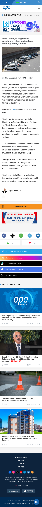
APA (14, 109)
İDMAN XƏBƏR (21, 206)
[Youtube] (21, 472)
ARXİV (21, 464)
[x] (17, 472)
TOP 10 (21, 467)
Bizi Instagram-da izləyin (14, 258)
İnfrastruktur (34, 15)
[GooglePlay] (13, 491)
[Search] (34, 2)
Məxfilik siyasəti (28, 500)
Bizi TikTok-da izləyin (13, 264)
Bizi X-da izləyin (11, 275)
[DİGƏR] (38, 8)
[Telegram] (24, 472)
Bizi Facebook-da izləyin (14, 269)
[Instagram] (13, 472)
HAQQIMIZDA (21, 457)
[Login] (39, 2)
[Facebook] (10, 472)
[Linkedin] (28, 472)
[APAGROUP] (21, 485)
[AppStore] (28, 491)
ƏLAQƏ (21, 461)
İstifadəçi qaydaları (14, 500)
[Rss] (32, 472)
